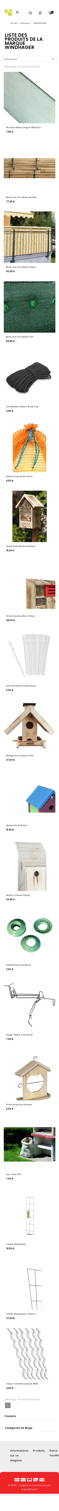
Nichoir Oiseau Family (18, 895)
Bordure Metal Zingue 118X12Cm (23, 127)
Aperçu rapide (50, 75)
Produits (10, 1416)
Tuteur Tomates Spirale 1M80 (22, 1383)
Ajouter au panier (50, 82)
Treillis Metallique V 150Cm (21, 1313)
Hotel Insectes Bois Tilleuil (20, 616)
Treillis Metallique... (16, 1244)
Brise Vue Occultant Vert (20, 336)
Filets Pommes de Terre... (20, 476)
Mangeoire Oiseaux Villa (20, 755)
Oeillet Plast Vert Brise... (19, 964)
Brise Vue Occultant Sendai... (22, 197)
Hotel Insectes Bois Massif (20, 546)
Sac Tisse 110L (13, 1174)
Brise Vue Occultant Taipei (21, 267)
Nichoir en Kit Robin (16, 825)
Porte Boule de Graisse (19, 1104)
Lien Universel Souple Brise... (22, 685)
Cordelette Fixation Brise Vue (22, 406)
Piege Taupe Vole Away (19, 1034)
